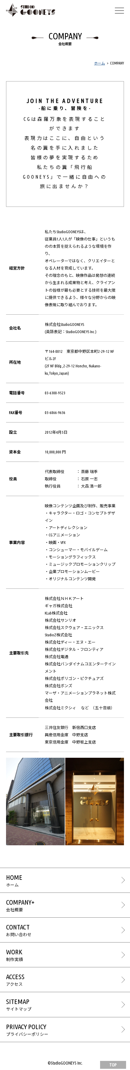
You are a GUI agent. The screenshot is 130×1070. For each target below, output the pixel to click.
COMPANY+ (20, 905)
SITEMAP (18, 1005)
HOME (14, 880)
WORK (14, 955)
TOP (113, 1064)
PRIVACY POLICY (27, 1030)
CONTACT (18, 930)
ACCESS (15, 980)
